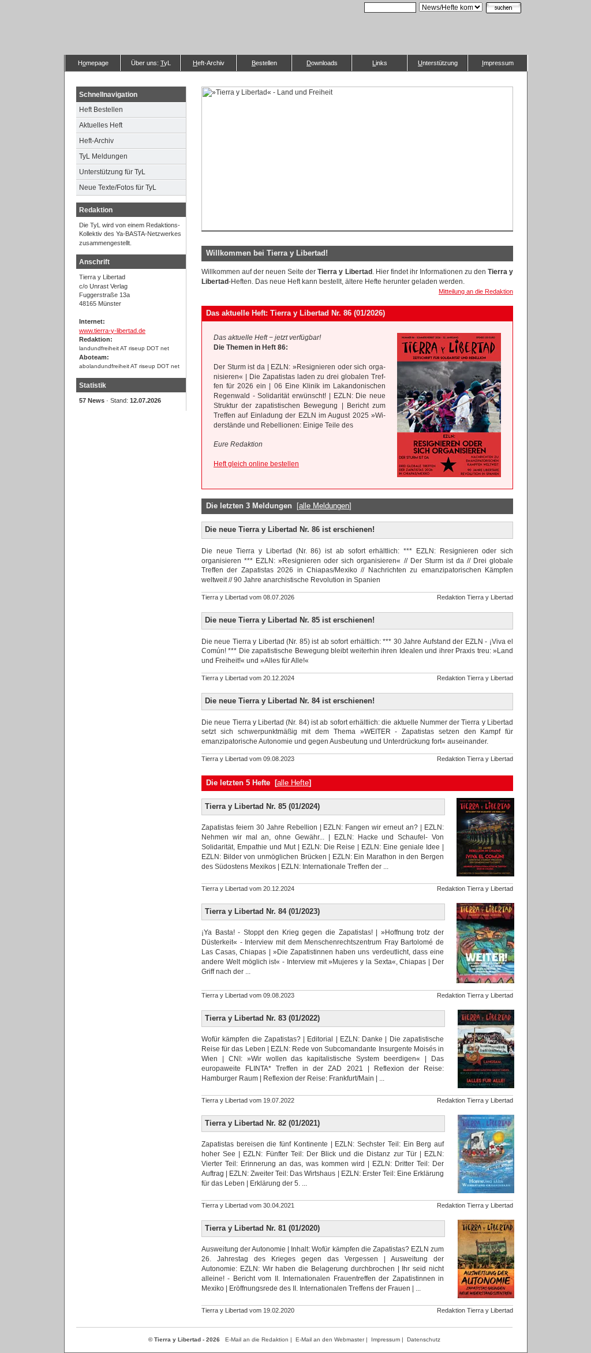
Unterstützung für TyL (112, 172)
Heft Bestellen (101, 110)
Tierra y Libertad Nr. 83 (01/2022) (262, 1018)
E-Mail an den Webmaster (330, 1339)
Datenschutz (423, 1339)
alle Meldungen (324, 505)
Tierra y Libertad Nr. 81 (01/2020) (262, 1228)
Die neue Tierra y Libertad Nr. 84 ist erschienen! (290, 700)
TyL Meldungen (103, 156)
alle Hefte (293, 782)
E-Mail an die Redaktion (257, 1339)
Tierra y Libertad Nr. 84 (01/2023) (262, 911)
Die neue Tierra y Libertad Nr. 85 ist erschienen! (290, 620)
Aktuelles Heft (100, 125)
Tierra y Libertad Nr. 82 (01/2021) (262, 1123)
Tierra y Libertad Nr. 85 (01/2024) (262, 806)
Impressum (385, 1339)
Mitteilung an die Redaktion (476, 291)
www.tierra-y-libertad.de (112, 330)
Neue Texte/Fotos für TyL (117, 187)
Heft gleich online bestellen (256, 464)
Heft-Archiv (96, 141)
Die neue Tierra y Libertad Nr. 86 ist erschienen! (290, 529)
